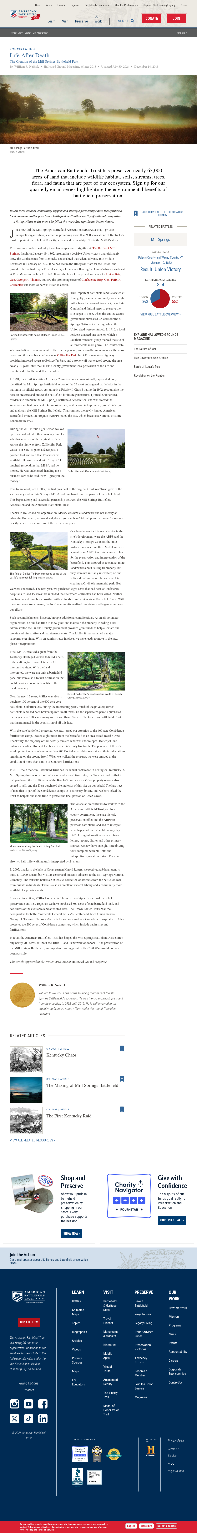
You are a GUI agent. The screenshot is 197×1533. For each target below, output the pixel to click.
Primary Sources (77, 1360)
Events (61, 5)
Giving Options (28, 1383)
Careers (173, 1360)
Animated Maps (78, 1312)
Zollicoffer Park (67, 355)
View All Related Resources (31, 1140)
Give (37, 5)
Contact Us (176, 1382)
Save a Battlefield (141, 1303)
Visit (65, 21)
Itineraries (109, 1345)
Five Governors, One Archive (151, 358)
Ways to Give (143, 1314)
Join (176, 18)
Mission (174, 1316)
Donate (151, 18)
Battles (76, 1301)
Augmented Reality (110, 1382)
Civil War (16, 49)
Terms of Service (173, 1452)
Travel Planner (108, 1321)
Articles (77, 1341)
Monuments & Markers (110, 1334)
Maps (75, 1371)
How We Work (178, 1308)
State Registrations (176, 1467)
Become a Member (141, 1373)
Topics (76, 1323)
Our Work (98, 18)
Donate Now (29, 1322)
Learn (51, 21)
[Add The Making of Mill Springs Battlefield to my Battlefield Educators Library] (122, 1079)
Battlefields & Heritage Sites (110, 1305)
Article (30, 49)
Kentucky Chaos (61, 1055)
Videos (76, 1349)
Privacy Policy (176, 1441)
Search (123, 21)
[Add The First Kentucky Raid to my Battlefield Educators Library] (122, 1109)
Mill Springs (160, 239)
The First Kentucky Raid (69, 1116)
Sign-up (75, 5)
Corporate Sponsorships (177, 1371)
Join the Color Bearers (144, 1386)
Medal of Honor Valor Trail (111, 1410)
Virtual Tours (107, 1369)
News (49, 5)
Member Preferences (126, 5)
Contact (29, 1390)
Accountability (178, 1352)
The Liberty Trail (111, 1395)
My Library (182, 32)
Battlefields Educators (97, 5)
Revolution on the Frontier (149, 375)
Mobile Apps (107, 1356)
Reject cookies (166, 1526)
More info (146, 1526)
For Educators (78, 1382)
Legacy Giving (144, 1323)
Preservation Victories (143, 1347)
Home (27, 14)
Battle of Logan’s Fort (147, 367)
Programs (175, 1325)
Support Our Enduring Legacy (159, 5)
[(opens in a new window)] (14, 1404)
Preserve (81, 21)
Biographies (79, 1332)
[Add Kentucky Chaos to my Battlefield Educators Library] (122, 1049)
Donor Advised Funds (144, 1334)
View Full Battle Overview (159, 314)
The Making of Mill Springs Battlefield (82, 1085)
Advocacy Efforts (141, 1360)
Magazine (141, 1397)
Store (184, 5)
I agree (131, 1526)
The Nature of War (145, 349)
